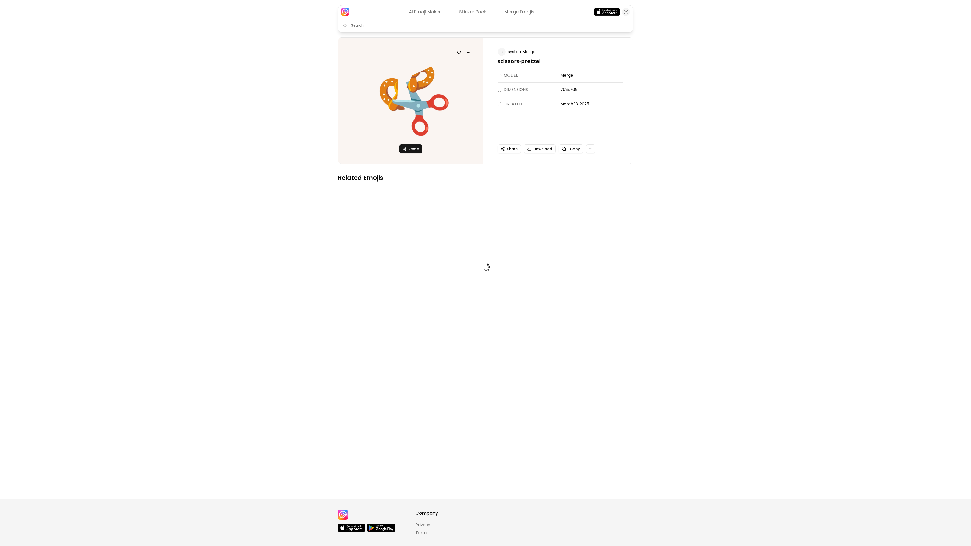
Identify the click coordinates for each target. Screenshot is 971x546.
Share (512, 148)
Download (542, 148)
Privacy (422, 525)
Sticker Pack (472, 12)
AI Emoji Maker (425, 12)
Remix (413, 148)
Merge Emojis (519, 12)
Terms (421, 533)
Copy (575, 148)
